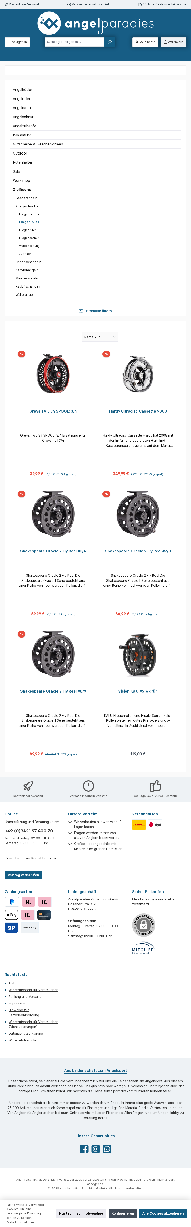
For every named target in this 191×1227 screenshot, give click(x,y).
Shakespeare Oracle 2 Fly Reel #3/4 (53, 551)
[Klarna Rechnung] (28, 902)
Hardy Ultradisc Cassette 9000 (138, 411)
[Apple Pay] (11, 915)
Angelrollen (22, 98)
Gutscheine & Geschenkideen (38, 144)
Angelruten (22, 107)
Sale (16, 171)
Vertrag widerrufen (23, 875)
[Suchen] (109, 42)
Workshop (21, 180)
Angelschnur (23, 116)
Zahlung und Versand (25, 997)
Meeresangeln (27, 278)
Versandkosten (93, 1179)
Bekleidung (22, 135)
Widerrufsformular (23, 1040)
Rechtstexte (16, 974)
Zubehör (25, 253)
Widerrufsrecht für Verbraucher (33, 990)
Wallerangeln (25, 294)
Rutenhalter (22, 162)
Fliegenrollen (29, 222)
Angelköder (22, 89)
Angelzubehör (24, 126)
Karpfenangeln (27, 270)
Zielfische (22, 189)
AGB (12, 983)
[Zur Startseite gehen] (95, 23)
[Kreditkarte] (44, 915)
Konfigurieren (123, 1213)
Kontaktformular (43, 858)
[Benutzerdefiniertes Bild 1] (139, 824)
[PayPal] (12, 902)
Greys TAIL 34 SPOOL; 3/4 (53, 411)
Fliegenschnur (29, 238)
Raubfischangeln (28, 286)
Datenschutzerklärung (26, 1033)
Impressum (17, 1003)
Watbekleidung (29, 246)
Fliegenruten (28, 230)
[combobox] (74, 42)
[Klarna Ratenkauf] (44, 902)
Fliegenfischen (28, 206)
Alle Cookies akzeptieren (163, 1213)
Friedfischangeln (28, 262)
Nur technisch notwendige (81, 1213)
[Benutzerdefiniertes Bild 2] (155, 824)
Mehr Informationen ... (22, 1222)
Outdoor (20, 153)
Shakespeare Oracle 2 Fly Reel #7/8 (138, 551)
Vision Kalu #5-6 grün (138, 691)
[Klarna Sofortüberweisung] (27, 915)
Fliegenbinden (29, 214)
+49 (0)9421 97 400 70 (29, 830)
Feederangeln (26, 198)
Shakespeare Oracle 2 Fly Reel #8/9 (53, 691)
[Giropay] (11, 927)
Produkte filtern (98, 311)
